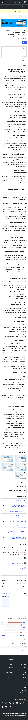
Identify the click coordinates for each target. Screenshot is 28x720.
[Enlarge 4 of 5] (11, 465)
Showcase (10, 659)
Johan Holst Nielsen (17, 563)
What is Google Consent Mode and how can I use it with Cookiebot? (17, 532)
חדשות (25, 662)
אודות (25, 659)
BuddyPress (22, 693)
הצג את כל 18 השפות (6, 593)
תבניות (11, 662)
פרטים (23, 48)
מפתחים (24, 677)
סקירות (23, 52)
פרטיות (25, 667)
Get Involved (9, 672)
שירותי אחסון (23, 664)
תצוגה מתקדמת (22, 610)
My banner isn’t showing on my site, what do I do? (19, 505)
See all (3, 635)
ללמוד (25, 672)
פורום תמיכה (23, 650)
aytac (21, 568)
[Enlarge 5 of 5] (24, 474)
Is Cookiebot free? (21, 501)
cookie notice (5, 602)
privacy (3, 605)
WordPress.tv (22, 680)
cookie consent (5, 599)
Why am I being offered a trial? (18, 521)
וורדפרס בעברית (18, 699)
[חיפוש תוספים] (10, 16)
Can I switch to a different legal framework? (19, 526)
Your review (23, 635)
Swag (11, 680)
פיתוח (23, 56)
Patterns (11, 667)
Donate (10, 677)
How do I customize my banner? (18, 511)
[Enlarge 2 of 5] (11, 456)
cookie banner (5, 596)
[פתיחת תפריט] (2, 2)
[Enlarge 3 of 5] (24, 465)
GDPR (8, 605)
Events (11, 674)
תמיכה (23, 60)
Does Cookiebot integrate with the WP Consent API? (19, 537)
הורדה (24, 42)
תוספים (11, 664)
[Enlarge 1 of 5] (24, 456)
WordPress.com (21, 685)
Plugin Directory (23, 6)
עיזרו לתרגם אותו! (7, 11)
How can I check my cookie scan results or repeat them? (19, 516)
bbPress (23, 690)
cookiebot (21, 38)
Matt (24, 687)
